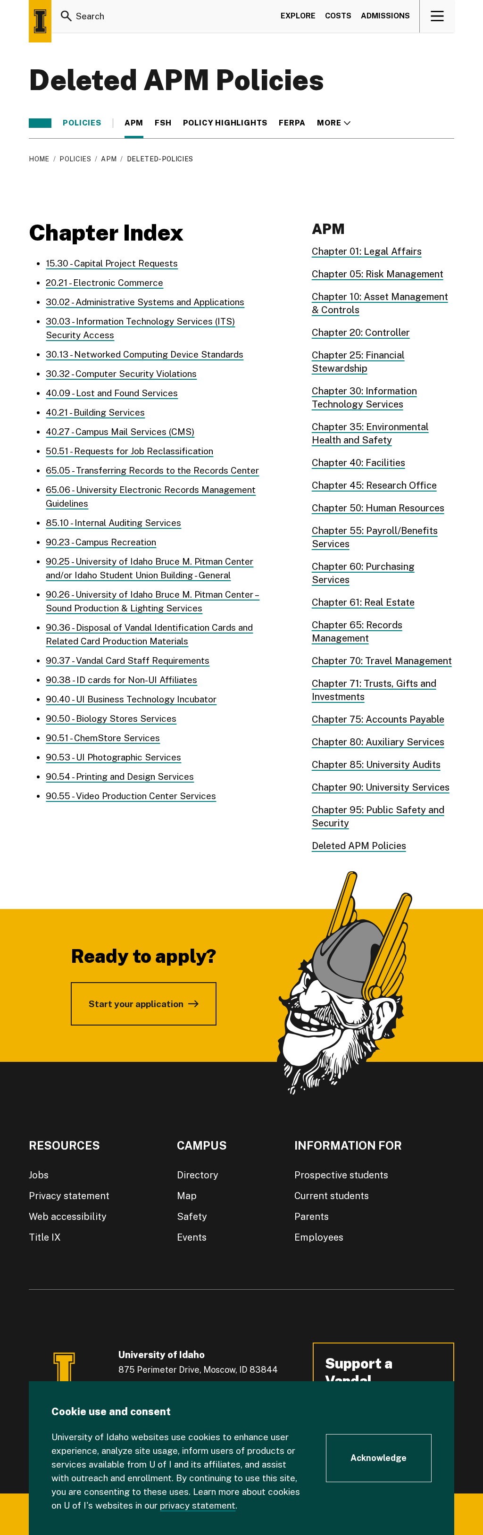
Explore (298, 15)
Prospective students (341, 1175)
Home (39, 159)
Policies (82, 123)
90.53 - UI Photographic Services (113, 757)
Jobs (39, 1175)
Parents (311, 1216)
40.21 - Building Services (95, 412)
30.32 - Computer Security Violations (121, 373)
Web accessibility (68, 1216)
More (333, 123)
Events (192, 1237)
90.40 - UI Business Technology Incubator (131, 699)
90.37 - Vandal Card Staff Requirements (127, 660)
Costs (338, 15)
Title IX (45, 1237)
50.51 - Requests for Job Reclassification (129, 451)
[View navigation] (437, 16)
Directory (197, 1175)
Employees (318, 1237)
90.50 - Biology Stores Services (111, 718)
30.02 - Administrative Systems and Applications (145, 302)
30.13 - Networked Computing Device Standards (144, 354)
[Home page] (40, 21)
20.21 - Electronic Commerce (104, 282)
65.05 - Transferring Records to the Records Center (152, 470)
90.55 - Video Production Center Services (131, 796)
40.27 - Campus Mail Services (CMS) (120, 431)
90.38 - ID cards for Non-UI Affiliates (121, 680)
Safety (192, 1216)
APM (134, 123)
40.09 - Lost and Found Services (112, 393)
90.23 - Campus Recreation (101, 542)
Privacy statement (69, 1195)
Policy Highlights (225, 123)
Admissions (385, 15)
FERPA (292, 123)
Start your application (136, 1004)
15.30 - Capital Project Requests (112, 263)
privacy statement (197, 1505)
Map (187, 1195)
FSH (163, 123)
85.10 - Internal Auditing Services (113, 522)
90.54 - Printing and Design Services (120, 776)
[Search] (66, 16)
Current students (331, 1195)
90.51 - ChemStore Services (103, 738)
